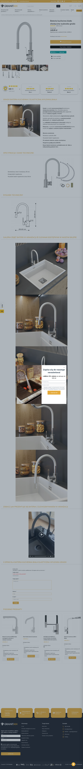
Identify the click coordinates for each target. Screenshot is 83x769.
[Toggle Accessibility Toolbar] (73, 764)
